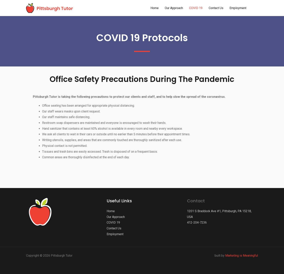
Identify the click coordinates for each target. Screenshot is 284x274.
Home (111, 211)
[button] (255, 8)
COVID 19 (113, 222)
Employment (115, 234)
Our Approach (116, 217)
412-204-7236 (197, 222)
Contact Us (114, 228)
